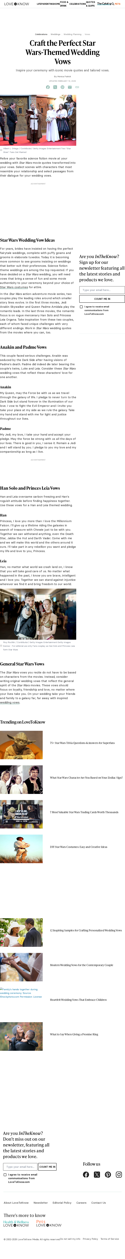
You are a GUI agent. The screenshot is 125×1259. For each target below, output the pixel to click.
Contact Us (98, 1202)
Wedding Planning (72, 34)
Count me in (102, 298)
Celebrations (41, 34)
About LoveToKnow (16, 1202)
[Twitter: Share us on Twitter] (55, 87)
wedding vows (10, 702)
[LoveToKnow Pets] (49, 1223)
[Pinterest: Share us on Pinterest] (62, 87)
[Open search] (113, 4)
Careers (81, 1202)
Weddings (55, 34)
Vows (87, 34)
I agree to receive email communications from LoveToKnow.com (96, 310)
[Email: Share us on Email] (69, 87)
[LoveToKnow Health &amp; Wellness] (16, 1223)
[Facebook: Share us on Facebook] (48, 87)
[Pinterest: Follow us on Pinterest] (108, 1175)
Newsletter (41, 1202)
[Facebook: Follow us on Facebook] (86, 1175)
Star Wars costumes (14, 287)
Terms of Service (109, 1238)
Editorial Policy (62, 1202)
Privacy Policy (90, 1238)
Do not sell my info (70, 1238)
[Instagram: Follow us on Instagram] (119, 1175)
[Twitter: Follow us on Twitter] (97, 1175)
